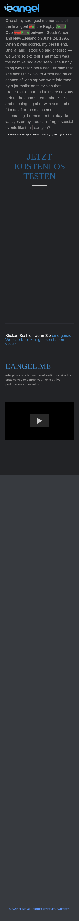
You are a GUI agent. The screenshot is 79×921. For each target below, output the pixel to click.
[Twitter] (50, 8)
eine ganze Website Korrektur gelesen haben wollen (38, 340)
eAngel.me (28, 366)
